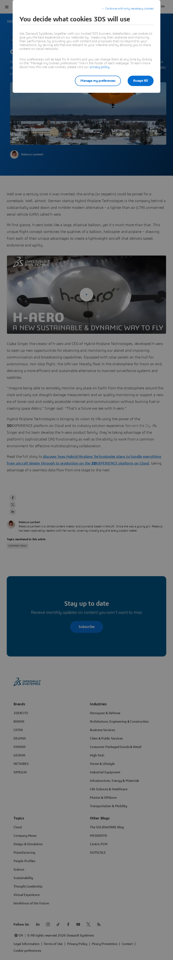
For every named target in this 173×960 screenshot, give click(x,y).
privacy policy (99, 67)
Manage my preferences (97, 80)
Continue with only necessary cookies (129, 8)
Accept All (140, 80)
